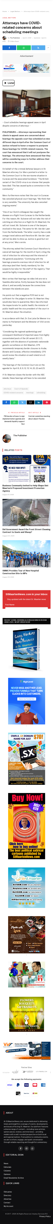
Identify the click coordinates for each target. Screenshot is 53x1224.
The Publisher (15, 38)
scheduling (41, 393)
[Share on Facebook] (9, 47)
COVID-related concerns (13, 393)
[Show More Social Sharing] (48, 47)
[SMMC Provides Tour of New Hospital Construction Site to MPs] (26, 553)
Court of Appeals (21, 389)
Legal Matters (9, 18)
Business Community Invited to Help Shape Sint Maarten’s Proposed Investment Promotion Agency (25, 488)
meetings (30, 393)
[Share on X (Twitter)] (38, 47)
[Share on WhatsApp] (24, 47)
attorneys (7, 389)
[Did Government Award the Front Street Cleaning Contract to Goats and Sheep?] (26, 512)
